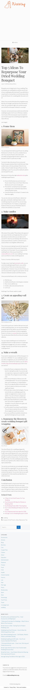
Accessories (4, 537)
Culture (3, 552)
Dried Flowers (12, 520)
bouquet (5, 520)
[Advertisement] (15, 25)
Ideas (17, 520)
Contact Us (6, 687)
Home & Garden (5, 575)
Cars (2, 547)
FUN (2, 570)
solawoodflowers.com (7, 254)
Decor (2, 555)
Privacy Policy (13, 687)
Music (2, 587)
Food (2, 567)
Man (2, 582)
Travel (2, 602)
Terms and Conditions (21, 687)
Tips (26, 520)
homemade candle (18, 263)
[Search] (19, 527)
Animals (3, 540)
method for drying (21, 175)
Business (3, 545)
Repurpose (22, 520)
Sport (2, 592)
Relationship (4, 590)
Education (3, 557)
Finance (3, 565)
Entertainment (4, 560)
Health (3, 572)
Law (2, 580)
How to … (3, 577)
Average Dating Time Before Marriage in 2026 (13, 656)
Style (2, 595)
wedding (5, 518)
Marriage (3, 585)
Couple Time (4, 550)
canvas (14, 333)
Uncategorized (5, 605)
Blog (2, 542)
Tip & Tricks (4, 600)
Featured (3, 562)
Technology (4, 597)
